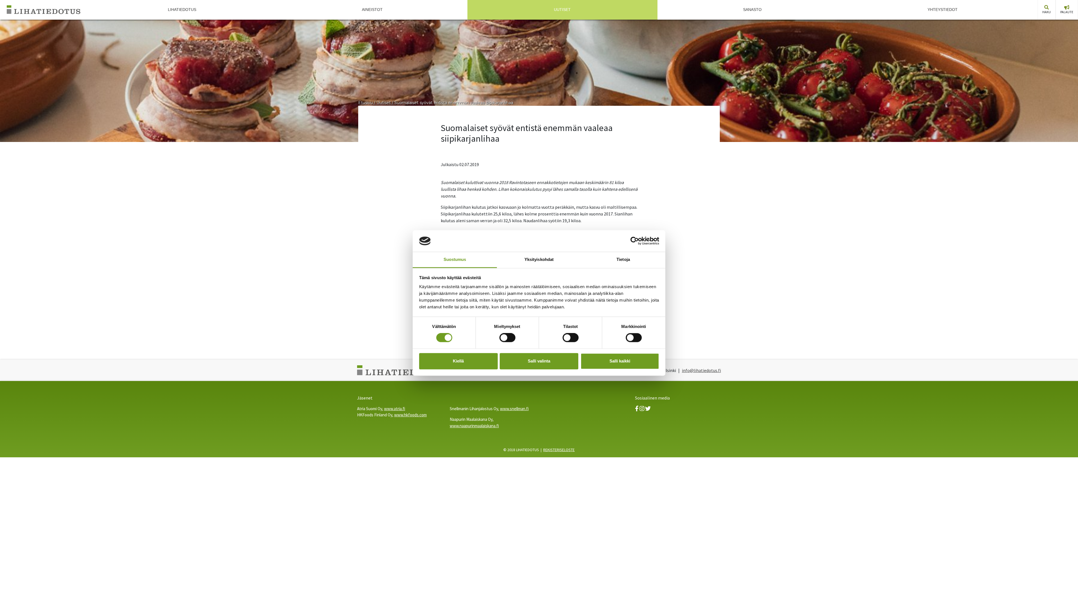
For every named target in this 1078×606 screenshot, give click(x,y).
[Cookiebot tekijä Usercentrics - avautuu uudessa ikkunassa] (634, 241)
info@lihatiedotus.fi (701, 370)
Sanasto (752, 9)
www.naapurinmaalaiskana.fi (474, 425)
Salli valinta (539, 361)
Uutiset (562, 9)
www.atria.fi (394, 408)
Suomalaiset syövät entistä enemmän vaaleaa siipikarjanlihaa (453, 102)
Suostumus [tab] (455, 259)
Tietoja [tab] (623, 259)
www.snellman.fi (514, 408)
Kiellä (458, 361)
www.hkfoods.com (410, 414)
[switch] (507, 337)
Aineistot (372, 9)
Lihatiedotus (182, 9)
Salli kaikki (619, 361)
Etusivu (365, 102)
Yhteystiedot (943, 9)
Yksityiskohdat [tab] (539, 259)
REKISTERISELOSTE (559, 449)
